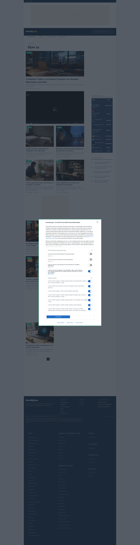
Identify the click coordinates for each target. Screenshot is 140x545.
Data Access (70, 322)
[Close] (98, 222)
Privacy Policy (79, 322)
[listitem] (70, 250)
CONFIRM (58, 316)
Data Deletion (60, 322)
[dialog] (70, 272)
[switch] (90, 254)
